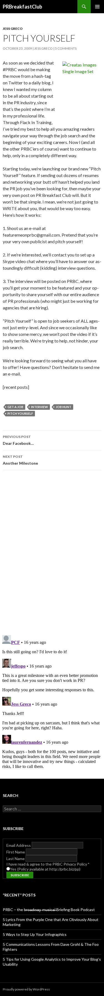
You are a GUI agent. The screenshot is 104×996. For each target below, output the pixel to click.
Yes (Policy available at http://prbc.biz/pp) (45, 869)
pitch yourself (20, 413)
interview (39, 407)
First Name (16, 852)
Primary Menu (97, 6)
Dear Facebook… (18, 440)
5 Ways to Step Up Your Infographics (35, 934)
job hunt (63, 407)
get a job (15, 407)
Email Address (19, 845)
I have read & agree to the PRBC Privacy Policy (47, 864)
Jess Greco (13, 28)
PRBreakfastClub (22, 7)
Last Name (16, 858)
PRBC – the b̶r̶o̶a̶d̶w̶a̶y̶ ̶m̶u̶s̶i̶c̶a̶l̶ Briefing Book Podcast (49, 909)
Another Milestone (20, 459)
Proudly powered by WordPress (26, 989)
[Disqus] (52, 552)
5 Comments (66, 48)
